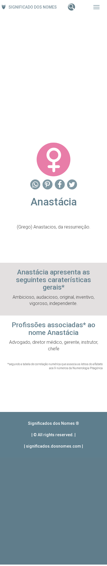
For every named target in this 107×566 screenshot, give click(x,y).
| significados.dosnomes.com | (53, 446)
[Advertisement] (53, 76)
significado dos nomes (33, 7)
